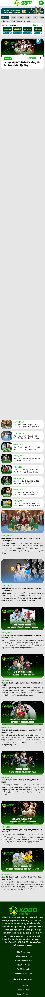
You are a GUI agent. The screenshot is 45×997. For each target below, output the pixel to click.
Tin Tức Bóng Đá (23, 969)
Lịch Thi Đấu (23, 990)
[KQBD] (22, 3)
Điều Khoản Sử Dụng (23, 956)
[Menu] (41, 2)
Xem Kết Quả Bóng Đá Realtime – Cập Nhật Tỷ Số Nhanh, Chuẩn (26, 471)
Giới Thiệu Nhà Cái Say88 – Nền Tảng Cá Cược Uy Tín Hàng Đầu (26, 426)
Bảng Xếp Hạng (23, 994)
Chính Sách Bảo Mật (23, 961)
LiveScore (24, 986)
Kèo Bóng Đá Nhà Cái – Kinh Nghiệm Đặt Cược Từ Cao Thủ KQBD (27, 448)
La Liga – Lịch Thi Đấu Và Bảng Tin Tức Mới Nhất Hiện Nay (22, 64)
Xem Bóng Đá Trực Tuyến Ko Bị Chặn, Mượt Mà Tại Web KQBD (25, 493)
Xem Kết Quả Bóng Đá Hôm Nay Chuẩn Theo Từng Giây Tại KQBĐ (26, 504)
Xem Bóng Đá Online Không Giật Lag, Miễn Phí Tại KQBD (26, 482)
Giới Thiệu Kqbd (23, 952)
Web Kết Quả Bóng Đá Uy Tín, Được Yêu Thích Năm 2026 (27, 459)
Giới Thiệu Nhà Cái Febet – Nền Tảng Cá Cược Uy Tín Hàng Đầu (26, 437)
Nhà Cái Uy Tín (23, 965)
